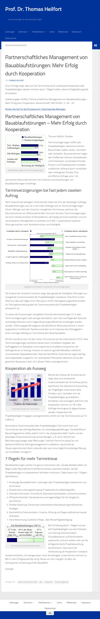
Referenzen (63, 32)
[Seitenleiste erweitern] (95, 45)
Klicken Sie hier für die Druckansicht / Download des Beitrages (35, 109)
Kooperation (48, 582)
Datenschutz (10, 38)
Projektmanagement (16, 45)
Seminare (22, 32)
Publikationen (38, 32)
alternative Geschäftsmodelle (27, 582)
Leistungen (10, 32)
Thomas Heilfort (16, 80)
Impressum (76, 32)
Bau (41, 582)
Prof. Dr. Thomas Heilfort (33, 9)
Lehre (52, 32)
